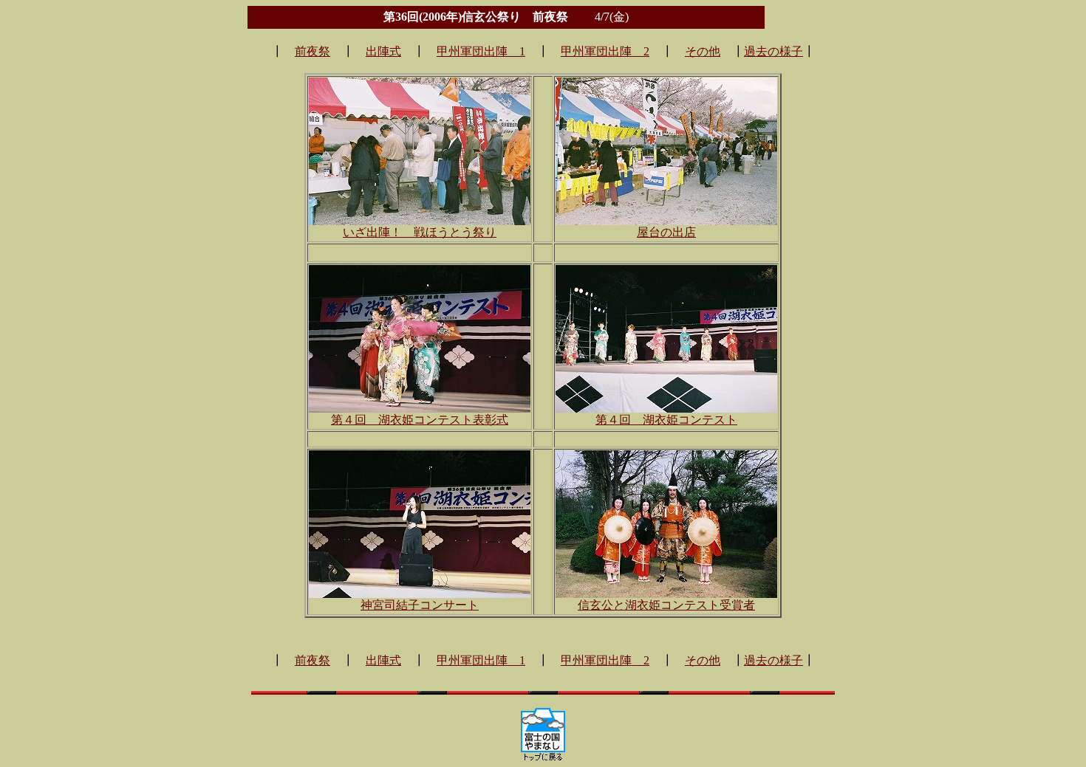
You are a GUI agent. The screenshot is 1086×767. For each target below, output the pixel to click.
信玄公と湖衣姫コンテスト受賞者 (666, 605)
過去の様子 (773, 51)
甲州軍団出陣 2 (605, 51)
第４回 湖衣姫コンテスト (666, 419)
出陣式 (383, 51)
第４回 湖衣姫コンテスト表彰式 (419, 419)
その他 (702, 51)
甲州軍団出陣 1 (481, 51)
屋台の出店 (666, 232)
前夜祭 (312, 51)
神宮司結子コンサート (420, 605)
